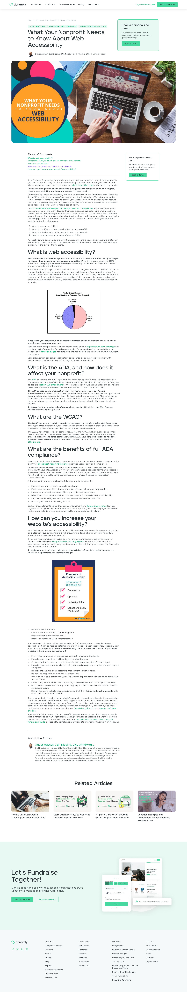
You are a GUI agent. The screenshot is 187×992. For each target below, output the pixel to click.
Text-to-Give (118, 962)
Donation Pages (119, 954)
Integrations (117, 946)
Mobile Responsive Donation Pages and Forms (125, 967)
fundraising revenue (97, 506)
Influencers (84, 966)
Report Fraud (152, 962)
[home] (17, 4)
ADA (34, 380)
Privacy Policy (51, 974)
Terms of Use (51, 978)
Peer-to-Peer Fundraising (124, 972)
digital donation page (83, 185)
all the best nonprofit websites (53, 464)
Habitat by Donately (54, 970)
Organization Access (145, 4)
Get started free (167, 4)
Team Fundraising (120, 976)
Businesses (84, 962)
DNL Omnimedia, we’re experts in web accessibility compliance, (62, 209)
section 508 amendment (51, 385)
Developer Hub (153, 950)
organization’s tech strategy (101, 347)
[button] (36, 4)
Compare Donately (53, 946)
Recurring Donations (121, 980)
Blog (47, 962)
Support (48, 966)
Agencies (83, 958)
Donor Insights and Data (123, 958)
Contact (150, 958)
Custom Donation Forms (123, 950)
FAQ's (148, 954)
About (48, 954)
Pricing (48, 958)
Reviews (49, 950)
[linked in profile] (22, 949)
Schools (82, 954)
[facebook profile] (13, 949)
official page (34, 442)
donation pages (48, 352)
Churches (83, 950)
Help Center (151, 946)
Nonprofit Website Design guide (68, 542)
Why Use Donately (46, 899)
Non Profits (84, 946)
